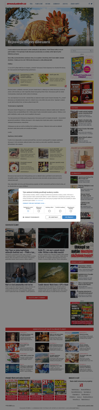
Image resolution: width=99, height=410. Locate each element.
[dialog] (49, 205)
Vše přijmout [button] (69, 217)
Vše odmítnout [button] (53, 217)
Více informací (39, 200)
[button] (49, 203)
